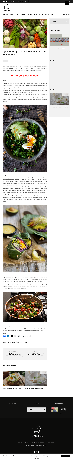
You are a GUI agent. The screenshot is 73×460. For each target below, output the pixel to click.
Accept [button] (63, 455)
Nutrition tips (11, 342)
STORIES (50, 14)
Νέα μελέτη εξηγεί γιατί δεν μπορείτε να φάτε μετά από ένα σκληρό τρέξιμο (35, 389)
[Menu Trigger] (67, 3)
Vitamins (27, 342)
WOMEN (23, 14)
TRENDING (67, 14)
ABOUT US (5, 1)
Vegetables (20, 342)
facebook (29, 1)
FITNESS (12, 14)
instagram (26, 1)
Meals (4, 342)
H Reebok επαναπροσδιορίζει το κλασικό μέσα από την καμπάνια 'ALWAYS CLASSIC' (14, 355)
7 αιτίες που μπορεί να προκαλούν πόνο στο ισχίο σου (64, 411)
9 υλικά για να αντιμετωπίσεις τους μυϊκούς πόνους (36, 354)
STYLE (17, 14)
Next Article (37, 351)
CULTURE (44, 14)
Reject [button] (68, 455)
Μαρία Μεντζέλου (12, 328)
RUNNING (5, 14)
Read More (36, 458)
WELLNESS (30, 14)
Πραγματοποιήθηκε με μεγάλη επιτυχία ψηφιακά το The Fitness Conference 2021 (60, 50)
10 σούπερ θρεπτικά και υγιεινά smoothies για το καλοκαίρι (59, 108)
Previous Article (13, 351)
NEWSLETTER (20, 1)
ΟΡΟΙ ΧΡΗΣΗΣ (52, 442)
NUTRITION (37, 14)
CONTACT (12, 1)
